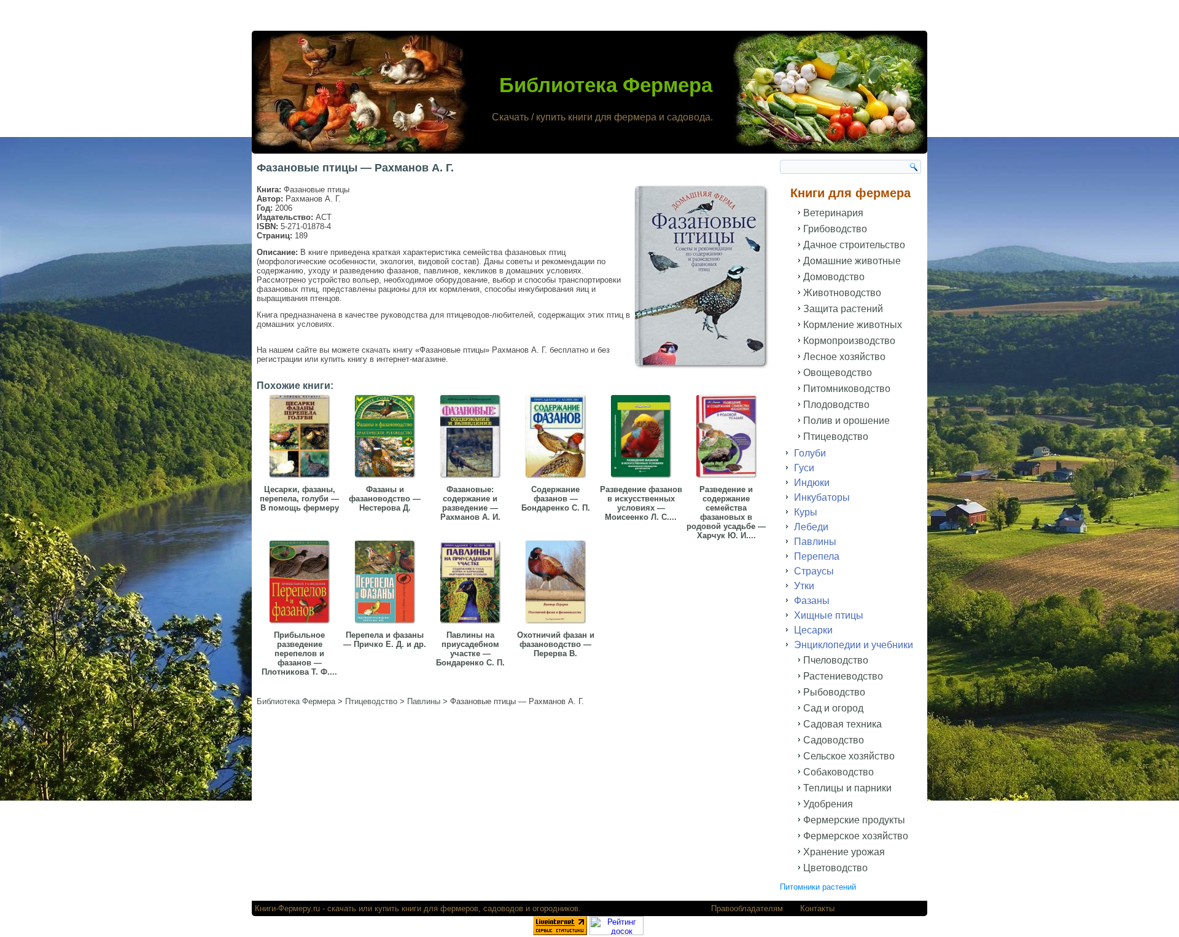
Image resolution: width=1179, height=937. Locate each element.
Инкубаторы (822, 497)
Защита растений (843, 309)
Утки (804, 586)
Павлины (815, 541)
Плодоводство (836, 404)
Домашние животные (852, 261)
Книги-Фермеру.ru (287, 908)
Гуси (804, 468)
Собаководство (838, 772)
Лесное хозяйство (844, 356)
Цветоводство (835, 868)
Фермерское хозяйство (855, 836)
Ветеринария (833, 213)
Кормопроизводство (849, 340)
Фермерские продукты (854, 820)
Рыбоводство (834, 692)
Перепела (816, 556)
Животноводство (842, 293)
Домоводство (834, 277)
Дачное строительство (854, 245)
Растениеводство (843, 676)
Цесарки (813, 630)
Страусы (814, 571)
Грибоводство (835, 229)
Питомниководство (846, 388)
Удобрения (828, 804)
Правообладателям (747, 908)
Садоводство (833, 740)
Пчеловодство (835, 660)
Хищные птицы (828, 615)
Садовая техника (842, 724)
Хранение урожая (844, 852)
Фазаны (812, 600)
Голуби (810, 453)
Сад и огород (833, 708)
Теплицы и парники (847, 788)
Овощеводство (837, 372)
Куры (805, 512)
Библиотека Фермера (605, 85)
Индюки (812, 482)
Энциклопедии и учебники (853, 645)
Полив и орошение (846, 420)
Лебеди (811, 527)
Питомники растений (818, 887)
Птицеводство (835, 436)
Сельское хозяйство (849, 756)
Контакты (817, 908)
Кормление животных (852, 325)
